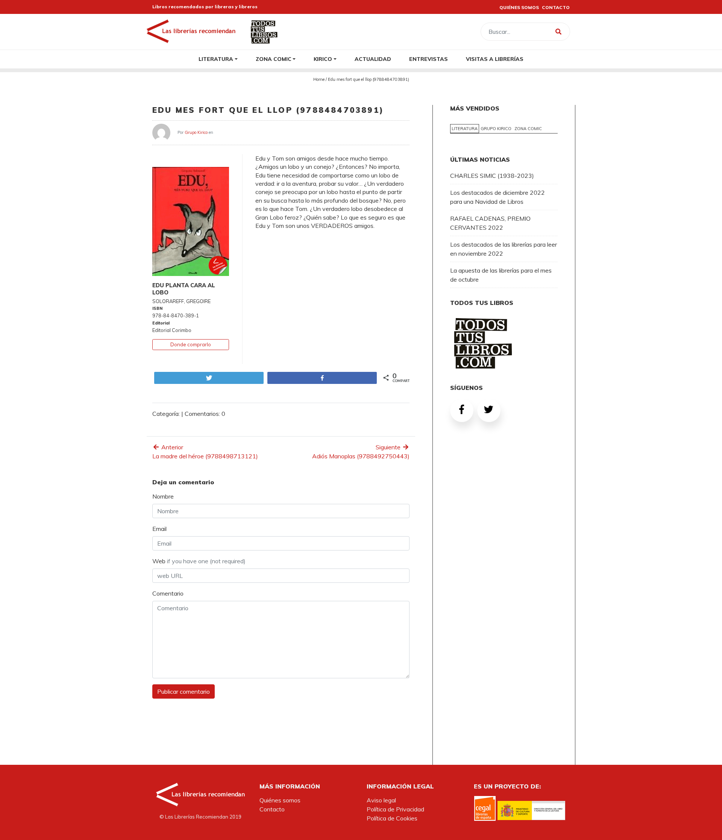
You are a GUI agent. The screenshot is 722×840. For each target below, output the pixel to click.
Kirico (323, 59)
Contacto (272, 809)
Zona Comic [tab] (528, 128)
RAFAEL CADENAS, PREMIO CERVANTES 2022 (490, 223)
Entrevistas (428, 59)
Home (319, 79)
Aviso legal (381, 800)
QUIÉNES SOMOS (519, 7)
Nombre (163, 496)
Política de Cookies (392, 818)
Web (199, 561)
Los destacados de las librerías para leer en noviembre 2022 (503, 249)
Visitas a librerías (494, 59)
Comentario (168, 593)
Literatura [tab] (465, 128)
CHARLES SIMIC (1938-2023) (492, 175)
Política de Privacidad (395, 809)
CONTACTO (556, 7)
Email (159, 528)
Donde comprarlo (190, 344)
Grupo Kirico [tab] (496, 128)
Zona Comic (273, 59)
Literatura (216, 59)
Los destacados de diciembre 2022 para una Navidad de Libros (497, 197)
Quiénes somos (279, 800)
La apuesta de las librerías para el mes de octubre (501, 275)
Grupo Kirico (196, 132)
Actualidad (373, 59)
